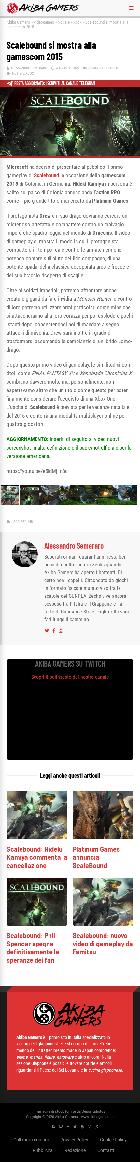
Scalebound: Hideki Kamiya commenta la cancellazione (37, 857)
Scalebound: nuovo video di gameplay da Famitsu (103, 943)
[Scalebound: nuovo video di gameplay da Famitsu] (103, 924)
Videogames (44, 22)
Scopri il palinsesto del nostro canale (70, 677)
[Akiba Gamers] (43, 12)
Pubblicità (43, 1150)
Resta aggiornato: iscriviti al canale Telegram (54, 83)
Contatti (105, 1150)
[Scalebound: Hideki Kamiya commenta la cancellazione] (37, 837)
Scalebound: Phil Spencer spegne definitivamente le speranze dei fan (33, 947)
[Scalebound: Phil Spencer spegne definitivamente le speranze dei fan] (37, 924)
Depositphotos (93, 1111)
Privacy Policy (74, 1139)
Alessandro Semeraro (29, 68)
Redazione (75, 1150)
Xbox (77, 22)
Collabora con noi (31, 1139)
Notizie (64, 22)
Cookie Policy (113, 1139)
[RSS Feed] (53, 1127)
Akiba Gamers (18, 22)
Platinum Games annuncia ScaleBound (96, 857)
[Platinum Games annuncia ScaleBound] (103, 837)
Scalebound (23, 522)
